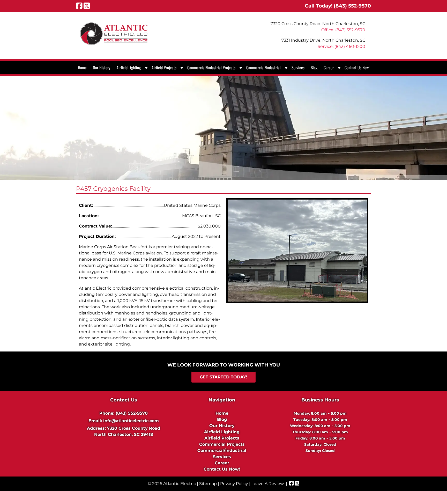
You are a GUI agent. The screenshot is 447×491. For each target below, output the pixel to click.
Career (329, 67)
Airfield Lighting (128, 67)
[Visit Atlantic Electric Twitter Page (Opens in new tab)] (87, 5)
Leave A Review (267, 483)
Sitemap (208, 483)
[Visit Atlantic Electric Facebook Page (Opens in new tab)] (79, 5)
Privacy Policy (234, 483)
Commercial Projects (222, 444)
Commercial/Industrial (263, 67)
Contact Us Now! (357, 67)
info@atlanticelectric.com (131, 420)
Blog (314, 67)
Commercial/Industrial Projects (211, 67)
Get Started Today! (223, 377)
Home (82, 67)
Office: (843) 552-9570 (343, 29)
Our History (101, 67)
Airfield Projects (164, 67)
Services (298, 67)
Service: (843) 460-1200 (341, 46)
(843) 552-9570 (132, 413)
